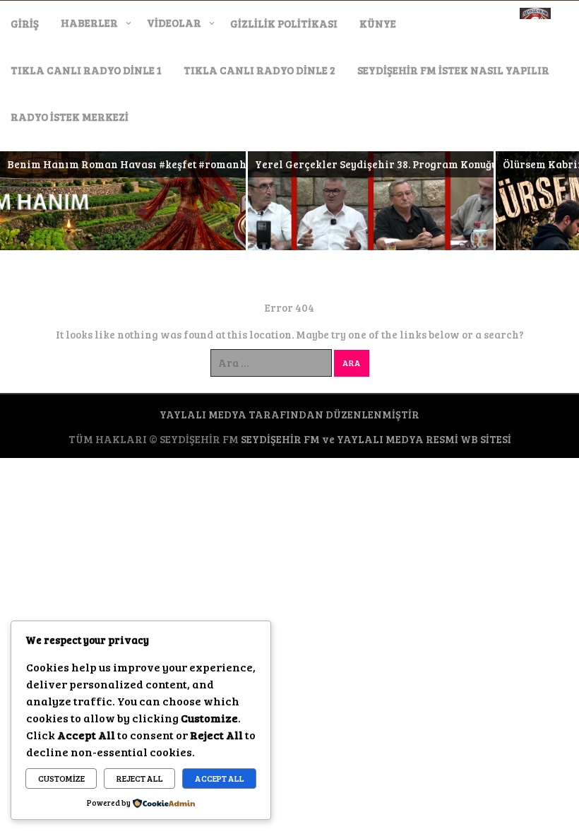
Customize (61, 778)
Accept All (219, 778)
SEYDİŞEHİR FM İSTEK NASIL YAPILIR (453, 70)
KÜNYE (377, 23)
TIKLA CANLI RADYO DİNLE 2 (259, 70)
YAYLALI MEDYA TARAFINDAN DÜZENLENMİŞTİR (289, 414)
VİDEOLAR (174, 23)
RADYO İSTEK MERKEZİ (70, 117)
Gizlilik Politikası (284, 23)
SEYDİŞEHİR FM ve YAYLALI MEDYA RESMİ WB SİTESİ (376, 439)
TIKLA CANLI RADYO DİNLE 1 (86, 70)
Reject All (140, 778)
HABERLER (89, 23)
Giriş (25, 23)
